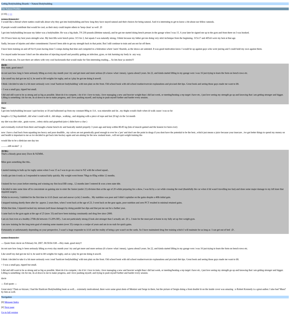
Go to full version (9, 312)
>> (11, 14)
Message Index (12, 302)
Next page (9, 307)
